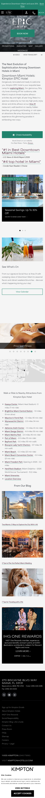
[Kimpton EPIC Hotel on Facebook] (9, 695)
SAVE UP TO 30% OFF (22, 41)
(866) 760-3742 (18, 686)
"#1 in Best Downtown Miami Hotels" (21, 151)
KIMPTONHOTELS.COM (20, 760)
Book (41, 12)
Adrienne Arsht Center (14, 427)
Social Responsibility (10, 718)
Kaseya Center (11, 404)
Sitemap (5, 736)
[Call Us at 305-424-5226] (32, 13)
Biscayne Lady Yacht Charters (17, 444)
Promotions (8, 46)
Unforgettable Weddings (22, 345)
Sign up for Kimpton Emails (13, 707)
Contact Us (6, 725)
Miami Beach (10, 451)
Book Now (22, 33)
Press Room (7, 729)
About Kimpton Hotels (11, 710)
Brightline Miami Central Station (19, 411)
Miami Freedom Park (14, 461)
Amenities (21, 46)
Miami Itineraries (12, 475)
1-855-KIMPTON (10, 755)
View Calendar (22, 291)
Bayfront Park (10, 441)
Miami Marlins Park (13, 434)
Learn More (22, 651)
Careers (5, 740)
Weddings (23, 50)
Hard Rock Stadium (13, 468)
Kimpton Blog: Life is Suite (12, 721)
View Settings (22, 788)
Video (17, 54)
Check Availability (23, 134)
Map (31, 46)
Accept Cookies (22, 793)
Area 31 (32, 103)
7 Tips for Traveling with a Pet (12, 602)
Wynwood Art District (14, 421)
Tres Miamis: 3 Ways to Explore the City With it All (20, 524)
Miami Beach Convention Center (19, 455)
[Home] (9, 13)
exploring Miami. (17, 88)
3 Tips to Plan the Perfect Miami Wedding (17, 563)
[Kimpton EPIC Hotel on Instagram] (14, 695)
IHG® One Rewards (10, 714)
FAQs (4, 732)
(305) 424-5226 (36, 686)
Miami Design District (14, 431)
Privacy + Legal (8, 743)
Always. (30, 143)
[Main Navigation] (2, 12)
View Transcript (30, 54)
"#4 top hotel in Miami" (21, 161)
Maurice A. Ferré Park (14, 417)
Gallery (39, 46)
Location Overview (13, 478)
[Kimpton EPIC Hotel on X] (4, 695)
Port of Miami (10, 438)
